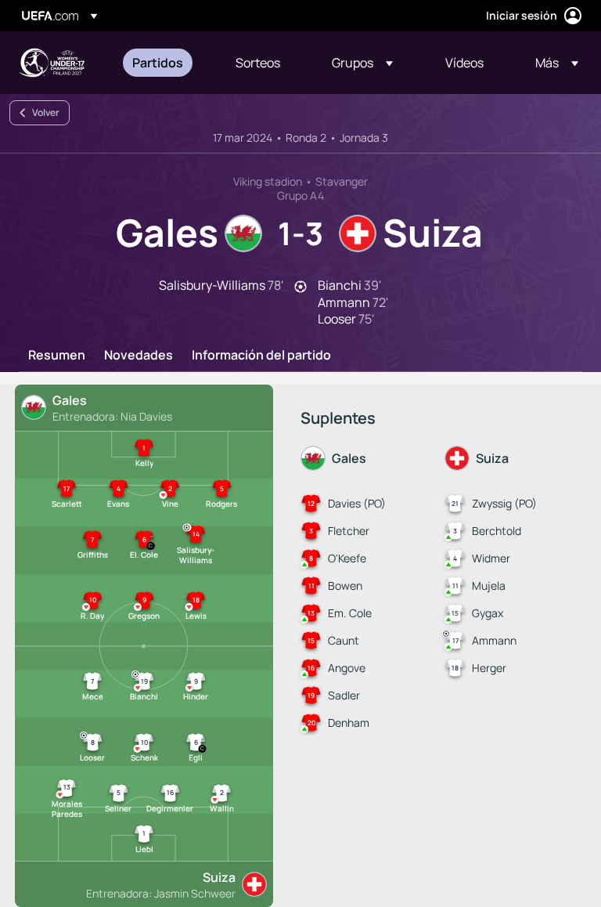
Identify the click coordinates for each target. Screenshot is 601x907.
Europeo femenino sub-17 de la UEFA (52, 63)
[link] (157, 63)
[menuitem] (164, 63)
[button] (362, 63)
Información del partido (261, 356)
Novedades (138, 356)
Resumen (56, 356)
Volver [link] (45, 112)
